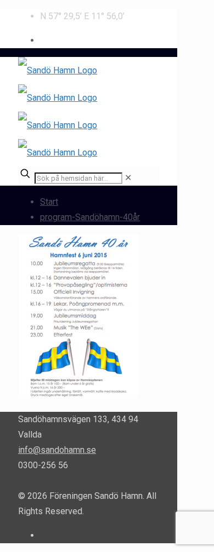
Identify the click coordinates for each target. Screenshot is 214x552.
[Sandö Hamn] (57, 111)
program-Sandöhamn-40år (90, 217)
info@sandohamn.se (57, 450)
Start (49, 202)
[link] (128, 178)
